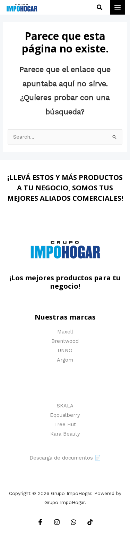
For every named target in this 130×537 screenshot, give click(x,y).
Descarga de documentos (61, 458)
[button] (100, 7)
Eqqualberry (65, 415)
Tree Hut (65, 424)
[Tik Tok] (90, 522)
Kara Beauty (65, 434)
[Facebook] (40, 522)
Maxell (65, 332)
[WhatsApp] (73, 522)
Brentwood (65, 341)
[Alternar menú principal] (117, 7)
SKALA (65, 406)
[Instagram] (57, 522)
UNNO (65, 350)
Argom (65, 360)
